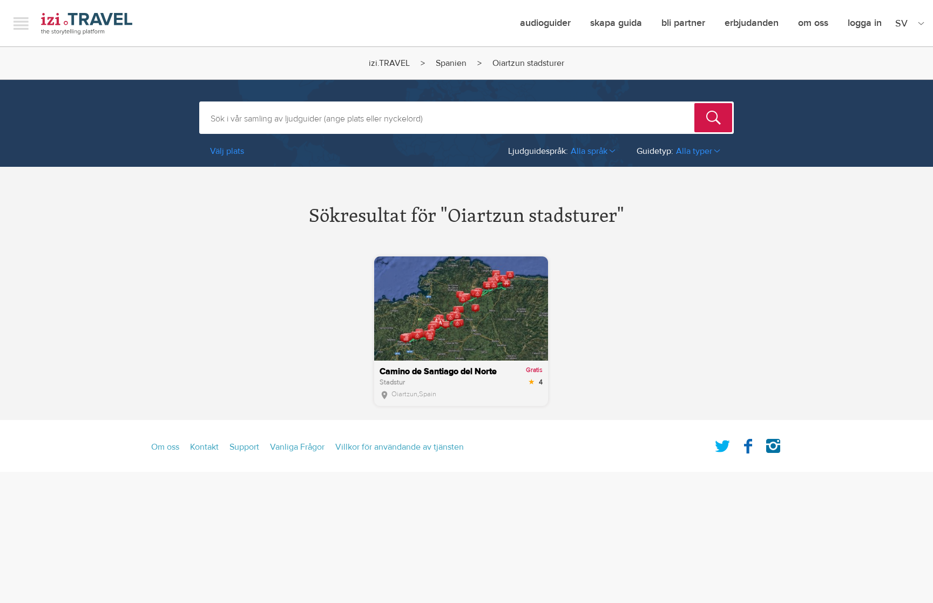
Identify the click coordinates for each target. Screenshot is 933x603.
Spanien (451, 63)
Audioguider (545, 23)
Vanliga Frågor (297, 447)
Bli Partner (683, 23)
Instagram (773, 443)
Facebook (747, 443)
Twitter (722, 443)
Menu (21, 23)
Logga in (865, 23)
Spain (427, 394)
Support (244, 447)
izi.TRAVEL (86, 23)
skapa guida (616, 23)
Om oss (813, 23)
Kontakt (204, 447)
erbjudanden (752, 23)
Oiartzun (404, 394)
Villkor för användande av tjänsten (399, 447)
